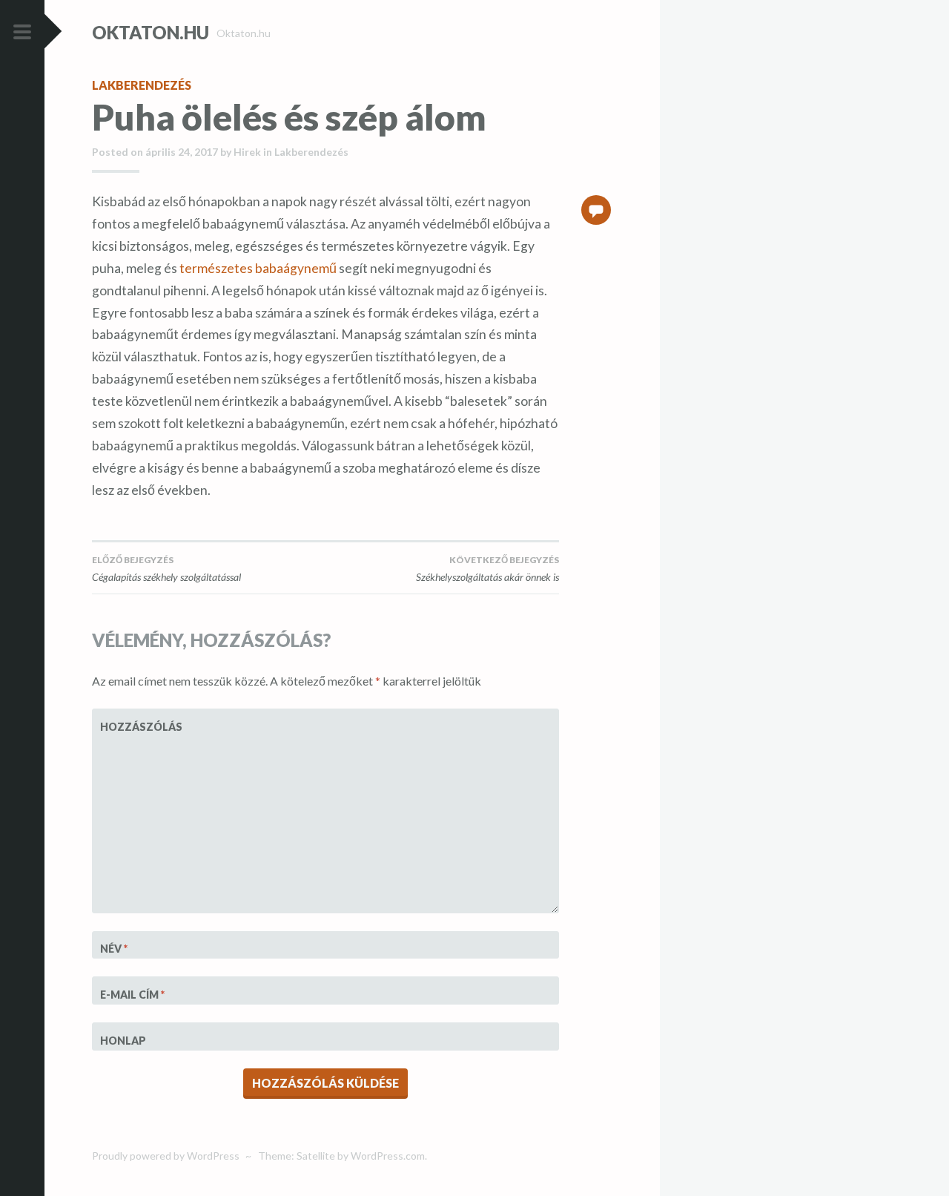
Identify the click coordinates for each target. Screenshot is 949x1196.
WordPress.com (388, 1155)
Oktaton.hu (150, 32)
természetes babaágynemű (258, 268)
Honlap (123, 1040)
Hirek (247, 151)
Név (114, 948)
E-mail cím (132, 994)
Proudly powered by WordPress (165, 1155)
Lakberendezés (141, 85)
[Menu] (22, 33)
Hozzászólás (136, 726)
